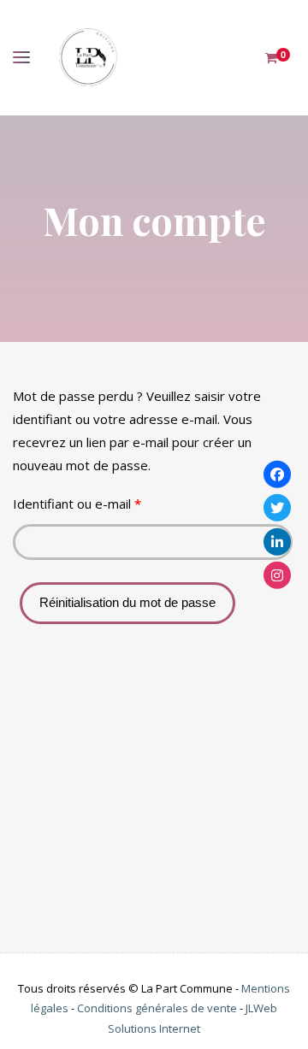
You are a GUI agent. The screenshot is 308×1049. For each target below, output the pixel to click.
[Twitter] (277, 508)
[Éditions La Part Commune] (88, 58)
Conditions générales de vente (157, 1008)
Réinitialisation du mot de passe (127, 602)
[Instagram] (277, 575)
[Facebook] (277, 473)
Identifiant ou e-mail (109, 503)
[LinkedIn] (277, 541)
